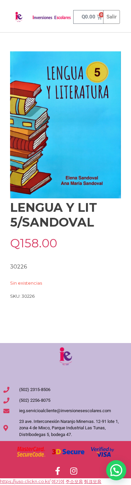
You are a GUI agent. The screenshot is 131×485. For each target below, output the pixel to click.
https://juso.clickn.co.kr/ (25, 481)
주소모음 (74, 481)
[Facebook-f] (57, 471)
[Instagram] (74, 471)
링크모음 (92, 481)
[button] (116, 470)
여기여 (57, 481)
